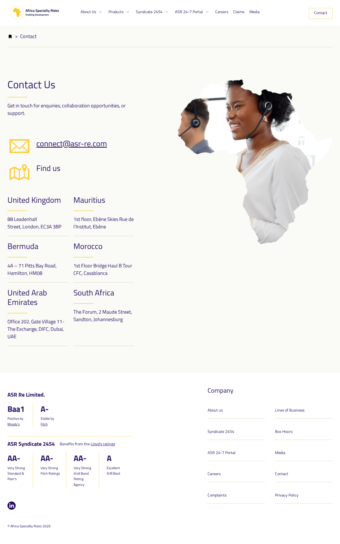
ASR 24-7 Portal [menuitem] (189, 12)
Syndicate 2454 (221, 432)
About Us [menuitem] (89, 12)
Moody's (13, 424)
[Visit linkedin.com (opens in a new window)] (11, 508)
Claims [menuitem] (238, 12)
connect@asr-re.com (71, 144)
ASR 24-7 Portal (221, 453)
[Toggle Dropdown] (100, 12)
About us (215, 411)
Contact (281, 474)
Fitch (44, 424)
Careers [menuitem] (221, 12)
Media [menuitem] (254, 12)
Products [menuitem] (116, 12)
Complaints (217, 496)
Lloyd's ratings (103, 444)
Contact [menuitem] (320, 13)
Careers (214, 474)
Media (280, 453)
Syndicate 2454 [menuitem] (150, 12)
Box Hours (283, 432)
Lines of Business (289, 411)
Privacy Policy (286, 496)
